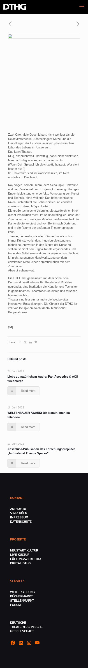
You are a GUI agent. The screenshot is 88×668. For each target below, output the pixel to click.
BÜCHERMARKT (21, 596)
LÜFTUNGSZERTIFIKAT (26, 559)
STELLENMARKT (22, 600)
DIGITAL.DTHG (20, 563)
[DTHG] (14, 6)
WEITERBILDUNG (22, 592)
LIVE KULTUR (19, 554)
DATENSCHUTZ (21, 521)
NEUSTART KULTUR (24, 550)
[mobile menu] (82, 7)
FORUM (15, 605)
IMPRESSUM (19, 517)
